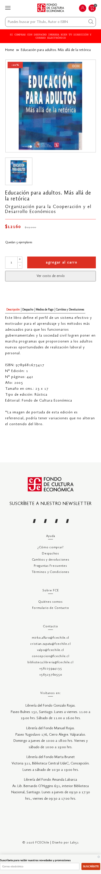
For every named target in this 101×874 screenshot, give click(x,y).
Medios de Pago (44, 309)
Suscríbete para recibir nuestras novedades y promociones (35, 860)
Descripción (13, 309)
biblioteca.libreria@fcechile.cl (50, 662)
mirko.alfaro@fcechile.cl (50, 638)
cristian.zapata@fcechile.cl (50, 644)
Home (9, 50)
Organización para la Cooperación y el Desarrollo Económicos (48, 209)
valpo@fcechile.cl (50, 650)
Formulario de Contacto (50, 608)
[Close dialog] (98, 857)
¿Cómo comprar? (50, 547)
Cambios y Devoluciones (70, 309)
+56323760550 (50, 675)
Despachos (50, 553)
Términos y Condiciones (50, 572)
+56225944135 (50, 668)
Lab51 (74, 842)
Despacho (27, 309)
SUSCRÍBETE (91, 866)
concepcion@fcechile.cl (50, 656)
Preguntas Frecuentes (50, 566)
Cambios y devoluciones (50, 560)
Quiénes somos (50, 602)
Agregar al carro (61, 262)
